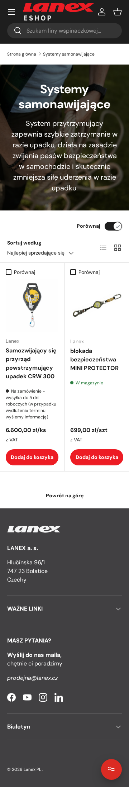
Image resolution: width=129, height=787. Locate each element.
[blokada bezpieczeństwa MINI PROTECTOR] (96, 305)
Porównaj (88, 226)
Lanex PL (32, 769)
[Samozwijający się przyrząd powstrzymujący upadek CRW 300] (32, 305)
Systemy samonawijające (69, 54)
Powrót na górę (64, 495)
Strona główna (21, 54)
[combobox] (64, 30)
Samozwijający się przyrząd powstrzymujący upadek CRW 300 (31, 363)
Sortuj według (24, 243)
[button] (117, 12)
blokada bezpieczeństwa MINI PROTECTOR (94, 359)
